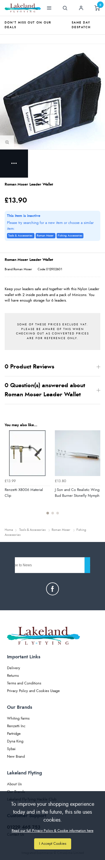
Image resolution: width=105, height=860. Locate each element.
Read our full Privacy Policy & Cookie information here (52, 830)
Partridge (14, 734)
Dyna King (15, 741)
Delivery (13, 668)
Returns (13, 676)
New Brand (16, 757)
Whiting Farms (18, 718)
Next (95, 476)
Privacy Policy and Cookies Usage (33, 691)
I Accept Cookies (52, 844)
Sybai (11, 749)
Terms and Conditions (24, 683)
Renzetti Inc (16, 726)
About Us (14, 784)
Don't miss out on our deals (28, 25)
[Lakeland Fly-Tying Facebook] (52, 588)
